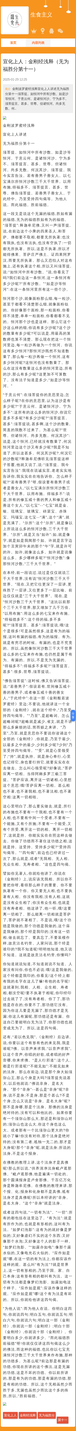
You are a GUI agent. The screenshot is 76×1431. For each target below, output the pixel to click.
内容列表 (38, 42)
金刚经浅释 (28, 1415)
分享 (73, 715)
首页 (13, 42)
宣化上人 (10, 1415)
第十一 (62, 1420)
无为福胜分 (47, 1415)
